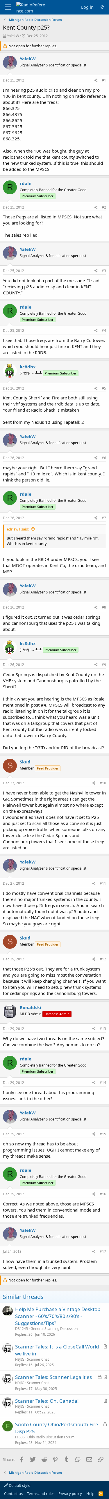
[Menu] (8, 7)
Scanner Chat (38, 1359)
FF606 (20, 1437)
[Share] (96, 80)
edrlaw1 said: (18, 529)
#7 (104, 517)
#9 (104, 664)
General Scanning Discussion (54, 1328)
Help (90, 1493)
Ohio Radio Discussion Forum (50, 1437)
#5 (104, 388)
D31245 (21, 1328)
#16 (103, 1194)
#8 (104, 607)
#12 (103, 959)
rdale (25, 183)
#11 (103, 883)
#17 (103, 1251)
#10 (103, 783)
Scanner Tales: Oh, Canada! (47, 1400)
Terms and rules (40, 1493)
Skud (25, 762)
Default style (19, 1485)
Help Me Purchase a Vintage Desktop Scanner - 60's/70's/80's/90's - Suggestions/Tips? (57, 1316)
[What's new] (102, 7)
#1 (104, 80)
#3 (104, 270)
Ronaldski (30, 1007)
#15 (103, 1134)
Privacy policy (70, 1493)
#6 (104, 457)
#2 (104, 207)
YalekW (13, 35)
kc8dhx (28, 367)
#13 (103, 1028)
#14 (103, 1082)
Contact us (13, 1493)
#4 (104, 330)
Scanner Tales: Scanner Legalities (53, 1377)
